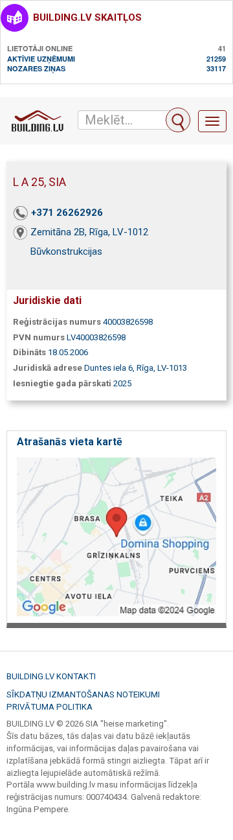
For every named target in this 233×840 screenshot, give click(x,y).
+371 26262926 (67, 212)
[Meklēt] (178, 120)
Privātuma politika (49, 707)
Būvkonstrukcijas (66, 251)
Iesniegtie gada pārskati (62, 383)
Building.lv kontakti (51, 676)
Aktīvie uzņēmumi (41, 59)
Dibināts (29, 352)
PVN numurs (39, 337)
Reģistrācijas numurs (57, 322)
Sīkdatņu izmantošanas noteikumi (83, 694)
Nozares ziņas (36, 68)
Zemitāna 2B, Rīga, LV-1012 (89, 232)
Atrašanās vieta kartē (69, 442)
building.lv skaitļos (87, 17)
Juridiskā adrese (47, 368)
